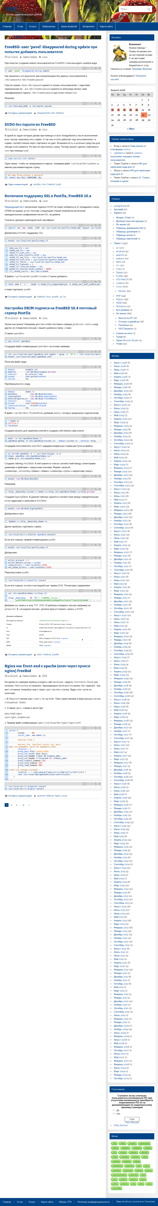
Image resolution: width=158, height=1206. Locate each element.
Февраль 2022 (121, 552)
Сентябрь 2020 (122, 611)
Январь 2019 (120, 682)
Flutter (119, 276)
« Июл (130, 128)
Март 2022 (119, 548)
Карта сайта (106, 26)
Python (120, 299)
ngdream (119, 153)
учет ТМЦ (116, 1188)
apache (41, 796)
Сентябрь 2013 (122, 903)
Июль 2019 (119, 661)
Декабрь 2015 (121, 811)
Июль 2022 (120, 534)
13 (130, 109)
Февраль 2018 (121, 720)
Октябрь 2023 (121, 482)
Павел (117, 243)
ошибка (127, 1161)
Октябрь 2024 (121, 440)
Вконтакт (147, 69)
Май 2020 (119, 625)
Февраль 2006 (121, 1064)
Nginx (58, 796)
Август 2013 (120, 906)
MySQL (122, 291)
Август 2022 (120, 531)
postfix (55, 296)
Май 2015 (119, 836)
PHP (118, 296)
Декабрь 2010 (121, 1001)
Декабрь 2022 (121, 517)
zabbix (123, 1179)
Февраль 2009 (121, 1036)
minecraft (134, 1175)
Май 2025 (119, 415)
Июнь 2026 (120, 369)
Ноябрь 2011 (120, 980)
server (149, 1170)
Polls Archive (121, 1125)
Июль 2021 (119, 576)
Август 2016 (120, 783)
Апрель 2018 (120, 713)
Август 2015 (120, 826)
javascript (144, 1143)
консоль (130, 1166)
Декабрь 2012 (121, 934)
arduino (120, 258)
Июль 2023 (120, 492)
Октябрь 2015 (121, 818)
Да (117, 1110)
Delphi (119, 272)
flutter (148, 1148)
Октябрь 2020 (121, 608)
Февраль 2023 (121, 510)
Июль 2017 (119, 745)
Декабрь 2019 (121, 643)
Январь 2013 (120, 931)
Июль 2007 (120, 1053)
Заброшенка (48, 26)
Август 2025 (120, 404)
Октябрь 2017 (121, 734)
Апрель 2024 (120, 461)
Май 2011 (118, 987)
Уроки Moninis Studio (127, 340)
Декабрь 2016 (121, 769)
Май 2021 (119, 583)
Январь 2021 (120, 597)
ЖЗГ (12, 9)
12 (124, 109)
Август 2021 (120, 573)
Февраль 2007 (121, 1061)
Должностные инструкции (130, 221)
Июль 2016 (119, 787)
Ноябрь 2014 (120, 857)
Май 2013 (119, 917)
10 (112, 109)
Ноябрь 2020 (121, 604)
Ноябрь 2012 (120, 938)
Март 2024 (119, 464)
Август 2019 (120, 657)
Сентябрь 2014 (122, 864)
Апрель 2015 (120, 840)
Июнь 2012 (119, 955)
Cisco (119, 269)
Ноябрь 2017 (120, 731)
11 (118, 109)
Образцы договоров (126, 231)
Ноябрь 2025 (121, 394)
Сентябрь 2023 (122, 485)
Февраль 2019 (121, 678)
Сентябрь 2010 (122, 1011)
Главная (7, 26)
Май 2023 (119, 499)
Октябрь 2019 (121, 650)
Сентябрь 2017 (122, 738)
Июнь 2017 (119, 748)
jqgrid (137, 1161)
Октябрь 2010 (121, 1008)
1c (114, 1152)
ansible (37, 184)
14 (136, 109)
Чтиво (119, 343)
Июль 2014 (119, 871)
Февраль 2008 (121, 1046)
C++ (118, 265)
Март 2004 (119, 1071)
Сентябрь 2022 (122, 527)
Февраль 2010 (121, 1018)
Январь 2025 (120, 429)
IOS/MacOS (122, 279)
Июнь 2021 (119, 580)
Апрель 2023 (120, 503)
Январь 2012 (120, 973)
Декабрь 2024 (121, 432)
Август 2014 (120, 868)
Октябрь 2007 (121, 1050)
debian (139, 1170)
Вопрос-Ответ (123, 217)
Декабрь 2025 (121, 390)
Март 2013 (119, 924)
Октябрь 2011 (121, 983)
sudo (58, 184)
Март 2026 (119, 380)
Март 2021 (119, 590)
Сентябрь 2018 (122, 696)
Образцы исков (124, 235)
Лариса (118, 212)
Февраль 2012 (121, 969)
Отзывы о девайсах (129, 321)
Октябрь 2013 (121, 899)
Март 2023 (119, 506)
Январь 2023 (120, 513)
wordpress (117, 1166)
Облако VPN (65, 1202)
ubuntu (144, 1152)
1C (117, 248)
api (139, 1166)
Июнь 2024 (119, 454)
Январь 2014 (120, 892)
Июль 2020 (120, 619)
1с (114, 1143)
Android (120, 251)
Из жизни (121, 224)
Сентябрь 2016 (122, 780)
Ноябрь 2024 (121, 436)
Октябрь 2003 (121, 1078)
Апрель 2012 (120, 962)
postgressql (120, 206)
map (149, 1183)
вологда (125, 1157)
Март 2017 (119, 759)
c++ (114, 1179)
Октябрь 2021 (121, 566)
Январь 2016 (120, 808)
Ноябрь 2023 (121, 478)
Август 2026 (120, 362)
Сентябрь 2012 (122, 945)
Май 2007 (119, 1057)
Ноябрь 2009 (121, 1029)
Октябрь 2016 (121, 776)
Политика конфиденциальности (93, 1202)
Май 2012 (119, 959)
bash (115, 1183)
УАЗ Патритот (125, 328)
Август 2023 (120, 489)
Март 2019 (119, 675)
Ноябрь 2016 (120, 773)
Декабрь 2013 (121, 896)
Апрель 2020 (120, 629)
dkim (39, 654)
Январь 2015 (120, 850)
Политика (123, 325)
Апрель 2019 (120, 671)
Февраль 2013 (121, 927)
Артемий (118, 209)
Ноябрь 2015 (120, 815)
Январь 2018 (120, 724)
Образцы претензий (126, 238)
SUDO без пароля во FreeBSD (30, 124)
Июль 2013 (119, 910)
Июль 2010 (119, 1015)
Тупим (119, 336)
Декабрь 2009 (121, 1025)
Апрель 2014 (120, 882)
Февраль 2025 (121, 426)
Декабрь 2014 (121, 854)
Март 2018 (119, 717)
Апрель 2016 (120, 797)
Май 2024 (119, 457)
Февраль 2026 (121, 383)
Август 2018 (120, 699)
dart (115, 1157)
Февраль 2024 (121, 468)
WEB (44, 675)
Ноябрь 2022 (121, 520)
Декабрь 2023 (121, 475)
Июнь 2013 (119, 913)
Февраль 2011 (121, 994)
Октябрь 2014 (121, 861)
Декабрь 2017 (121, 727)
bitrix (118, 262)
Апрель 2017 (120, 755)
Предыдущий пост (14, 207)
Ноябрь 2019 (120, 647)
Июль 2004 (120, 1068)
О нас (20, 26)
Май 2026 (119, 373)
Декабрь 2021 (121, 559)
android (116, 1161)
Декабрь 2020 (121, 601)
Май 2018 (119, 710)
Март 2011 (119, 990)
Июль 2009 (120, 1032)
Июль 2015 (119, 829)
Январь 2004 (121, 1075)
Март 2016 (119, 801)
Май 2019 (119, 668)
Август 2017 (120, 741)
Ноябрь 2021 (120, 562)
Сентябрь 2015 (122, 822)
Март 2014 (119, 885)
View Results (132, 1122)
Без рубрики (122, 310)
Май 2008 (119, 1043)
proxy (64, 796)
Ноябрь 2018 (120, 689)
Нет (118, 1113)
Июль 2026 (120, 366)
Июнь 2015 (119, 832)
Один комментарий (18, 184)
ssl (61, 296)
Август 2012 (120, 948)
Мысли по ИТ (125, 318)
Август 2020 (120, 615)
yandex (124, 1183)
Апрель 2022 (120, 545)
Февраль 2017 (121, 762)
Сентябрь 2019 (122, 654)
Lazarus (120, 283)
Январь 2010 (120, 1022)
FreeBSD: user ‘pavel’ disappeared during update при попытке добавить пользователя (51, 49)
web (141, 1183)
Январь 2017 (120, 766)
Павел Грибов (30, 57)
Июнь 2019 (119, 664)
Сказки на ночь (124, 333)
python (126, 1148)
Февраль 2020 (121, 636)
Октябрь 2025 (121, 397)
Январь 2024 (120, 471)
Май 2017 (119, 752)
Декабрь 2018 (121, 685)
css (133, 1183)
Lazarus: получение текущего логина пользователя (126, 156)
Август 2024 (120, 447)
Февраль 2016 (121, 804)
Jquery (133, 1152)
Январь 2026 (121, 387)
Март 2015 (119, 843)
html (145, 1157)
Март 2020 (119, 633)
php (123, 1143)
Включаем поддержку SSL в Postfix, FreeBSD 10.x (48, 195)
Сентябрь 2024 (122, 443)
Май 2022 (119, 541)
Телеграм (136, 69)
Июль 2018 (119, 703)
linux (48, 296)
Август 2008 (120, 1039)
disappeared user (46, 113)
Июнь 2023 (119, 496)
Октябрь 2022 (121, 524)
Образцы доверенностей (129, 228)
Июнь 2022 (119, 538)
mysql (132, 1143)
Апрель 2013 (120, 920)
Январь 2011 (120, 997)
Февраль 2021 (121, 594)
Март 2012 (119, 966)
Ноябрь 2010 (120, 1004)
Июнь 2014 (119, 875)
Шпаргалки (88, 26)
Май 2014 (119, 878)
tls (64, 296)
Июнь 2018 (119, 706)
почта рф (128, 1170)
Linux (45, 57)
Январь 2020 (121, 639)
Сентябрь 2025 (122, 401)
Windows (121, 306)
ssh (143, 1175)
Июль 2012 (119, 952)
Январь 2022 (120, 555)
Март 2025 (119, 422)
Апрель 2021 (120, 587)
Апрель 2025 (120, 418)
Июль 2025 (120, 408)
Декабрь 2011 (121, 976)
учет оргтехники (119, 1175)
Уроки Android (69, 26)
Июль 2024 (120, 450)
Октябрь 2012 (121, 941)
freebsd (60, 113)
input (143, 1179)
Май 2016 (119, 794)
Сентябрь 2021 (122, 569)
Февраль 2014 (121, 889)
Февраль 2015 (121, 846)
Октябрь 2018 (121, 692)
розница (116, 1170)
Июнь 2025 (119, 412)
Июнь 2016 (119, 790)
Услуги (32, 26)
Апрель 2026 (120, 376)
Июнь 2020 (120, 622)
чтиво (123, 1152)
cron (44, 184)
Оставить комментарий (20, 113)
